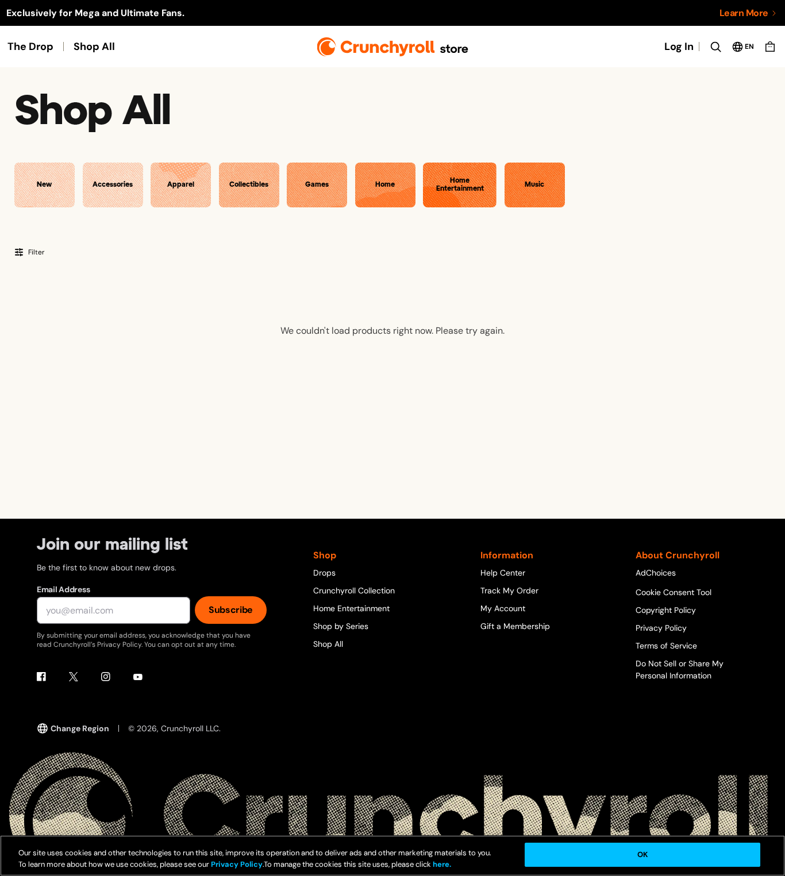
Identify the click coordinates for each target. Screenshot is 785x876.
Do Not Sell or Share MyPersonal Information (680, 669)
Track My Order (509, 590)
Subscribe (231, 610)
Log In (679, 46)
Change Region (80, 728)
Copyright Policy (666, 610)
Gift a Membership (515, 626)
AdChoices (656, 573)
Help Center (502, 573)
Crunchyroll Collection (354, 590)
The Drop (30, 46)
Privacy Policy (661, 628)
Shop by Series (340, 626)
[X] (73, 676)
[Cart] (770, 46)
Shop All (94, 46)
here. (441, 864)
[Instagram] (106, 676)
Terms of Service (666, 645)
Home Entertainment (351, 608)
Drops (324, 573)
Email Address (63, 589)
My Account (502, 608)
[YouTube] (138, 676)
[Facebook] (41, 676)
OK (642, 854)
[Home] (392, 46)
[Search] (715, 46)
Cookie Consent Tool (673, 592)
